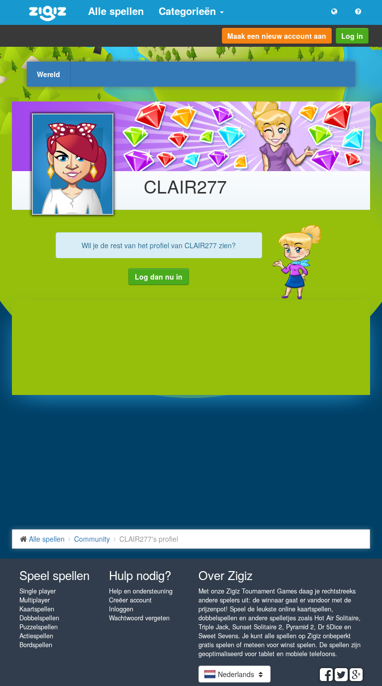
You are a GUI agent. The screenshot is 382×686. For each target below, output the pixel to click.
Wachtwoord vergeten (139, 617)
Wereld (48, 74)
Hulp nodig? (140, 575)
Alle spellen (116, 10)
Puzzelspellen (38, 626)
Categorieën (189, 10)
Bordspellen (35, 644)
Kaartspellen (36, 608)
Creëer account (130, 599)
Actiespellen (36, 635)
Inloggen (121, 608)
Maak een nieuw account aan (276, 36)
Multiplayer (34, 599)
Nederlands (236, 674)
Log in (352, 36)
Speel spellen (54, 575)
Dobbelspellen (39, 617)
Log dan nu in (159, 277)
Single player (37, 591)
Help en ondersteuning (141, 591)
